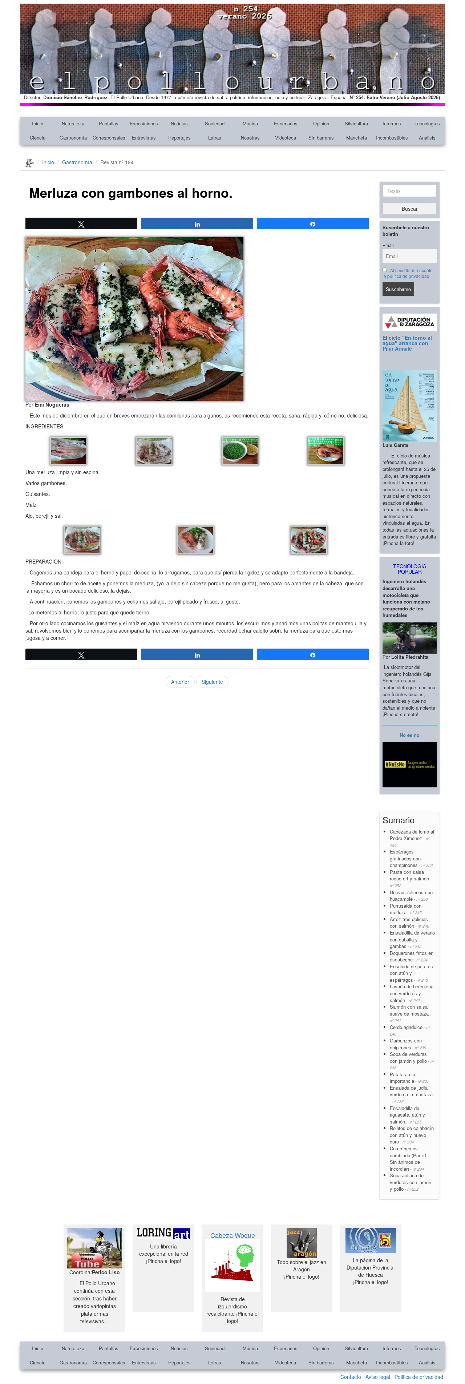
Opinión (321, 123)
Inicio (37, 123)
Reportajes (179, 137)
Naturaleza (73, 123)
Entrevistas (144, 137)
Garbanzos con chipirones (408, 1044)
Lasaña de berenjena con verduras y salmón (411, 993)
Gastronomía (73, 137)
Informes (392, 123)
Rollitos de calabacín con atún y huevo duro (412, 1135)
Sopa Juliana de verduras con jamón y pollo (410, 1182)
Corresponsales (109, 137)
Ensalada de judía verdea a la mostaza (411, 1094)
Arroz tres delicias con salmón (409, 922)
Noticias (179, 123)
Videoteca (285, 137)
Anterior (180, 681)
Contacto (350, 1376)
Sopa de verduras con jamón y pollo (412, 1060)
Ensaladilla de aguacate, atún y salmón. (407, 1115)
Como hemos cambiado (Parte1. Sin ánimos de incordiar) (409, 1158)
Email (388, 245)
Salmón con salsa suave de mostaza (410, 1013)
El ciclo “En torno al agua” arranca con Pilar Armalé (407, 343)
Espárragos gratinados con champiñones (411, 858)
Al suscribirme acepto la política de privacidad (408, 273)
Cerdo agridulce (410, 1030)
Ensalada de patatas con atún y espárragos (411, 973)
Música (250, 123)
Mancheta (356, 137)
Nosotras (250, 137)
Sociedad (215, 123)
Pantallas (108, 123)
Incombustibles (392, 137)
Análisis (427, 137)
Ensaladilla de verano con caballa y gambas (412, 939)
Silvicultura (356, 123)
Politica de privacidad (419, 1376)
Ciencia (37, 137)
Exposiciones (144, 123)
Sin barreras (321, 137)
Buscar (410, 208)
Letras (214, 137)
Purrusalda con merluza (405, 909)
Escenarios (286, 123)
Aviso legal (377, 1376)
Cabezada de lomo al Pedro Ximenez (412, 838)
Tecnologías (427, 123)
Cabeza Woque (232, 1235)
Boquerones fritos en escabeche (411, 956)
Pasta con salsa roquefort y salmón (411, 878)
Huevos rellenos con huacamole (411, 896)
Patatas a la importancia (409, 1078)
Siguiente (212, 681)
